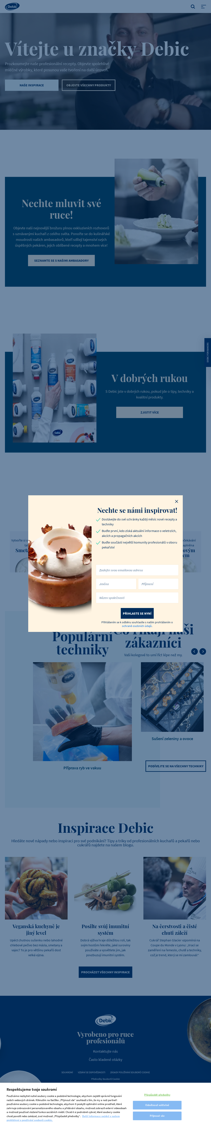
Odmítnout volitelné (157, 1105)
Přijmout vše (157, 1116)
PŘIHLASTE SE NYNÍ (137, 613)
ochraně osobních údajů (137, 626)
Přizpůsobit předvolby (157, 1095)
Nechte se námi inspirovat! (137, 510)
